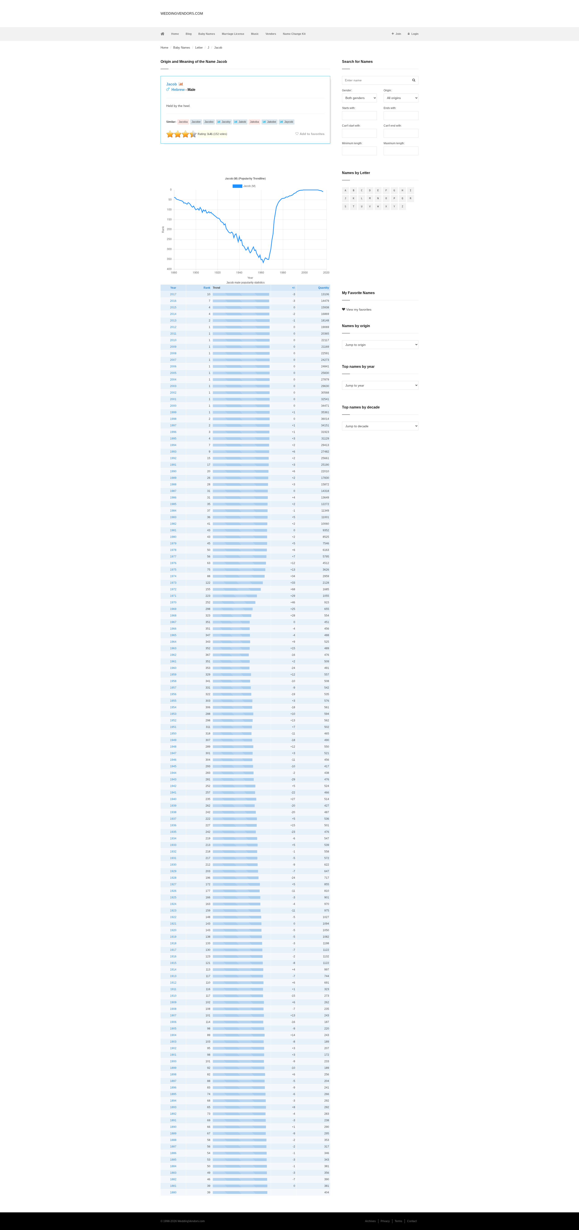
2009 (173, 346)
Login (414, 33)
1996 (173, 432)
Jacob (172, 84)
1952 (173, 720)
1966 (173, 628)
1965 (173, 635)
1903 (173, 1041)
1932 (173, 851)
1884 (173, 1166)
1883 (173, 1172)
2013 (173, 320)
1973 (173, 582)
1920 (173, 930)
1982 (173, 523)
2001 (173, 399)
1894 (173, 1100)
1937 (173, 818)
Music (255, 33)
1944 (173, 772)
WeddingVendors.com (182, 13)
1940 (173, 799)
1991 (173, 464)
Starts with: (348, 108)
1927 (173, 884)
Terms (398, 1221)
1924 (173, 904)
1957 (173, 687)
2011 (173, 333)
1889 (173, 1133)
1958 (173, 681)
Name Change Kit (294, 33)
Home (175, 33)
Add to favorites (312, 134)
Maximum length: (394, 143)
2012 (173, 327)
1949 (173, 740)
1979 (173, 543)
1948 (173, 746)
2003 (173, 386)
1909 (173, 1002)
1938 (173, 812)
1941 (173, 792)
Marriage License (233, 33)
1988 (173, 484)
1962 (173, 654)
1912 (173, 982)
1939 (173, 805)
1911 (173, 989)
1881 (173, 1186)
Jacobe (196, 121)
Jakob (242, 121)
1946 (173, 759)
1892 (173, 1113)
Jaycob (288, 121)
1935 (173, 831)
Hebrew (178, 90)
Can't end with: (393, 125)
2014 (173, 314)
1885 (173, 1159)
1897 (173, 1081)
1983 (173, 517)
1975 (173, 569)
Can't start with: (351, 125)
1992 (173, 458)
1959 (173, 674)
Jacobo (209, 121)
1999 (173, 412)
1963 (173, 648)
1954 (173, 707)
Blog (189, 33)
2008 (173, 353)
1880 (173, 1192)
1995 (173, 438)
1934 (173, 838)
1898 (173, 1074)
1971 (173, 595)
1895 (173, 1094)
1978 (173, 550)
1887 (173, 1146)
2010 (173, 340)
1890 (173, 1126)
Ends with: (390, 108)
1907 (173, 1015)
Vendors (271, 33)
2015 (173, 307)
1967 (173, 622)
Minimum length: (352, 143)
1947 (173, 753)
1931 (173, 858)
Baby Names (206, 33)
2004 (173, 379)
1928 (173, 877)
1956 (173, 694)
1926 (173, 890)
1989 (173, 477)
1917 (173, 949)
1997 (173, 425)
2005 (173, 373)
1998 (173, 418)
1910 (173, 995)
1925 (173, 897)
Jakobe (271, 121)
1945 (173, 766)
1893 (173, 1107)
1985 (173, 504)
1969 (173, 609)
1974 (173, 576)
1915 (173, 963)
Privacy (385, 1221)
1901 (173, 1054)
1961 (173, 661)
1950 (173, 733)
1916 (173, 956)
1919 (173, 936)
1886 (173, 1153)
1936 (173, 825)
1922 (173, 917)
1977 (173, 556)
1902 (173, 1048)
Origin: (388, 90)
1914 (173, 969)
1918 (173, 943)
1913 (173, 976)
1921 (173, 923)
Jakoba (254, 121)
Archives (370, 1221)
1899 (173, 1067)
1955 (173, 700)
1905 (173, 1028)
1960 (173, 668)
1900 (173, 1061)
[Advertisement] (245, 159)
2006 (173, 366)
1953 (173, 713)
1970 (173, 602)
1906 (173, 1022)
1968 (173, 615)
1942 (173, 786)
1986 (173, 497)
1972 (173, 589)
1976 (173, 563)
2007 (173, 359)
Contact (412, 1221)
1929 (173, 871)
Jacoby (226, 121)
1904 (173, 1035)
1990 (173, 471)
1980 (173, 536)
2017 (173, 294)
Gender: (347, 90)
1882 (173, 1179)
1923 (173, 910)
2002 (173, 392)
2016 (173, 300)
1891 (173, 1120)
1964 (173, 641)
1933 (173, 845)
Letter (199, 47)
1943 (173, 779)
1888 (173, 1140)
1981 (173, 530)
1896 (173, 1087)
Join (398, 33)
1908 (173, 1008)
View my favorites (358, 309)
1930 (173, 864)
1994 (173, 445)
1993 (173, 451)
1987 (173, 491)
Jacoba (183, 121)
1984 (173, 510)
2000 (173, 405)
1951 (173, 727)
